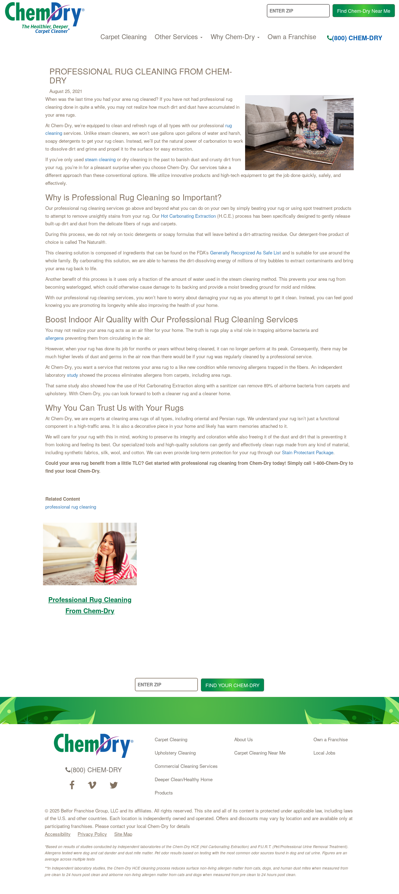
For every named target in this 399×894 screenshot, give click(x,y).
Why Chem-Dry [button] (234, 36)
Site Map (123, 833)
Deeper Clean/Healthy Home (184, 779)
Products (164, 792)
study (72, 374)
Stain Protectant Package (307, 452)
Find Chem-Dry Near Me (363, 10)
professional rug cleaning (70, 506)
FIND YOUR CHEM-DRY (232, 685)
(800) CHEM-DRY (357, 37)
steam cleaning (100, 159)
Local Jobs (324, 752)
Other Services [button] (177, 36)
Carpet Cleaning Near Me (260, 752)
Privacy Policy (92, 833)
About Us (243, 739)
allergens (54, 337)
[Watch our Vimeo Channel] (92, 785)
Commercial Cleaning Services (186, 765)
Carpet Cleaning (123, 36)
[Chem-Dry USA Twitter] (113, 785)
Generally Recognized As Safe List (245, 252)
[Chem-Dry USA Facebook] (71, 785)
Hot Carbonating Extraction (188, 215)
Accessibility (58, 833)
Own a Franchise (292, 36)
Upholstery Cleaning (175, 752)
